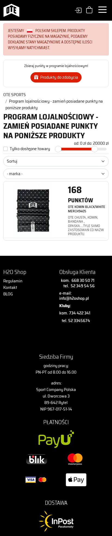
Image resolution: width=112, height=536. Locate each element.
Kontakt (10, 287)
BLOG (8, 294)
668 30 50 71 (82, 280)
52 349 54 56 (83, 285)
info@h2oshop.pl (74, 298)
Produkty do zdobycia (58, 77)
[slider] (58, 149)
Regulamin (12, 281)
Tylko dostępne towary (30, 149)
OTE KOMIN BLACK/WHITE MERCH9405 (86, 209)
